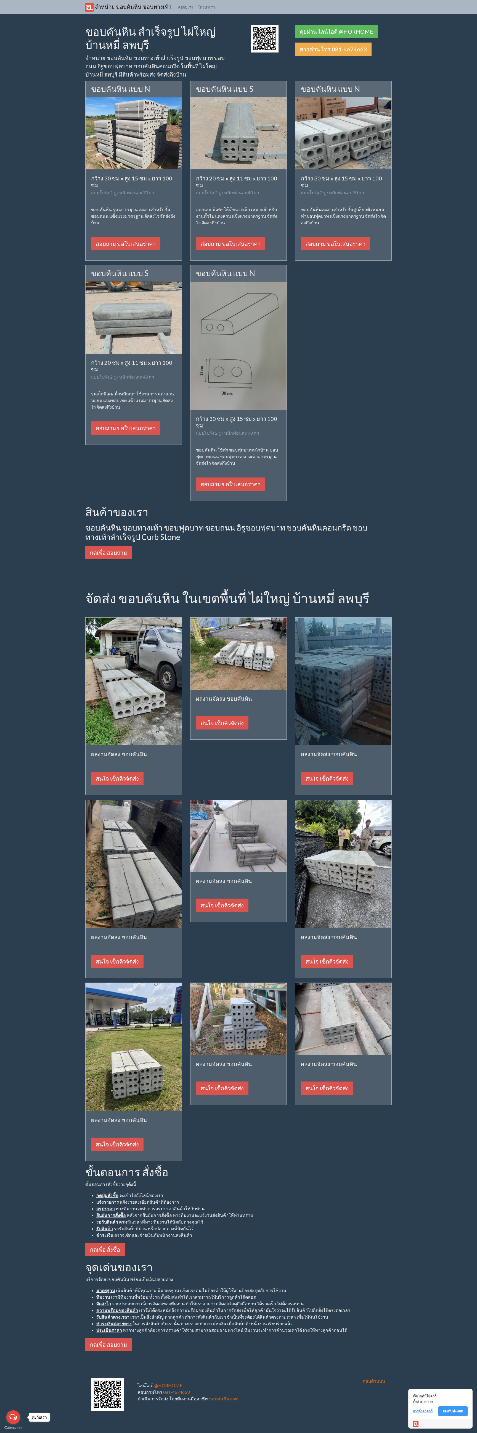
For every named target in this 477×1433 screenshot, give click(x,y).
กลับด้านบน (374, 1381)
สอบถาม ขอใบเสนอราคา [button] (126, 243)
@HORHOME (168, 1385)
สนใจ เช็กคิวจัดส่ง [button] (117, 778)
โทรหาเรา (206, 7)
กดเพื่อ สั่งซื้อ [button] (105, 1249)
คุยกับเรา (185, 7)
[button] (265, 38)
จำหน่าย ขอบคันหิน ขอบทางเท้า (132, 6)
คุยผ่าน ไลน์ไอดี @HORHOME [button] (336, 31)
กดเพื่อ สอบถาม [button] (108, 552)
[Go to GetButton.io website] (13, 1427)
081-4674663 (176, 1392)
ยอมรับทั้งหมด (453, 1411)
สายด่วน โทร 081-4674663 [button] (333, 49)
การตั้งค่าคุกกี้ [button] (423, 1411)
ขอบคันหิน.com (224, 1398)
